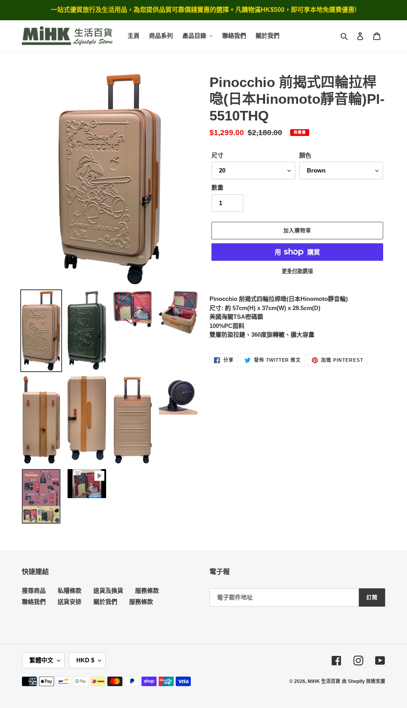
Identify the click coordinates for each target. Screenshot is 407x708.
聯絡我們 (34, 601)
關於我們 (105, 601)
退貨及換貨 (108, 590)
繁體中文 (41, 660)
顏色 (305, 155)
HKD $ (85, 660)
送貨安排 (69, 601)
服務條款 (147, 590)
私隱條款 (69, 590)
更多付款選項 (297, 271)
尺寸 (217, 155)
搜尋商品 (34, 590)
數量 (217, 187)
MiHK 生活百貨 (324, 681)
